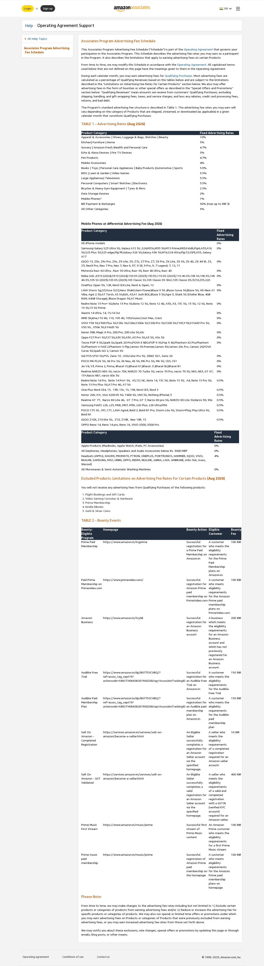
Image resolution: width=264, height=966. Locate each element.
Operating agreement (36, 956)
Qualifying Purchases (178, 75)
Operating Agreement (198, 49)
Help (29, 25)
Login (27, 8)
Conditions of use (73, 956)
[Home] (132, 8)
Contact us (103, 956)
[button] (225, 8)
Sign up (48, 8)
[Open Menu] (237, 8)
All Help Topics (37, 38)
